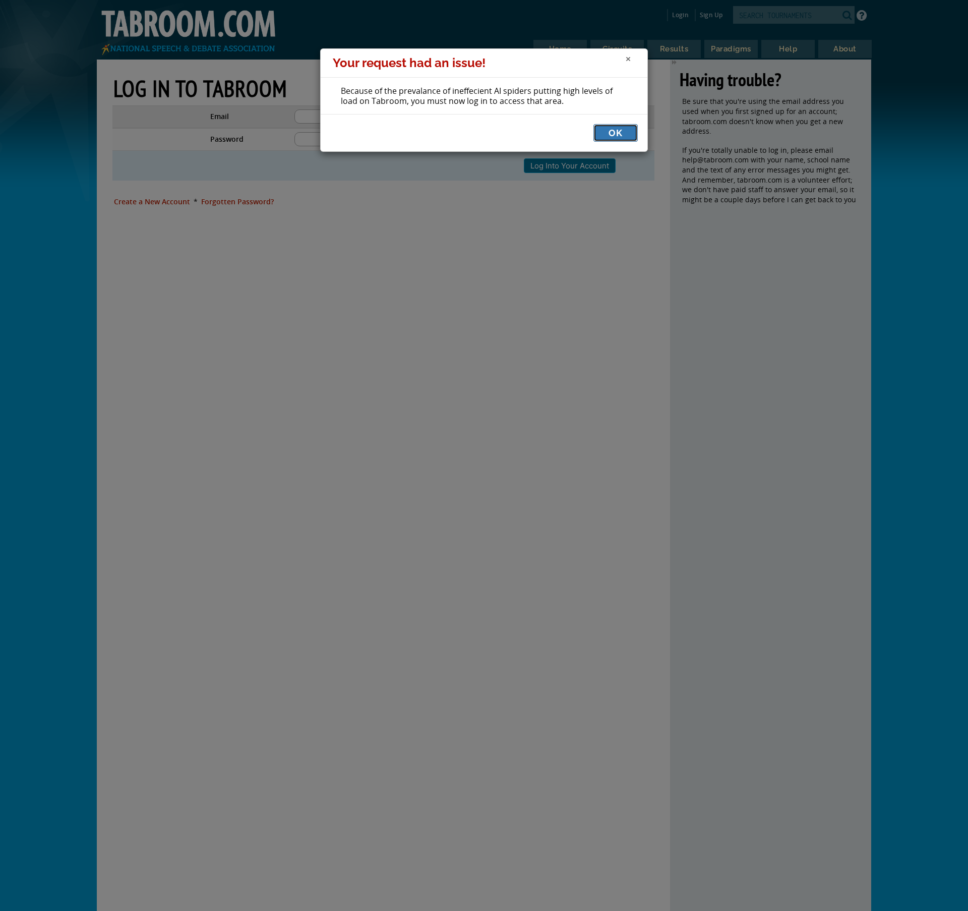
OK (616, 133)
